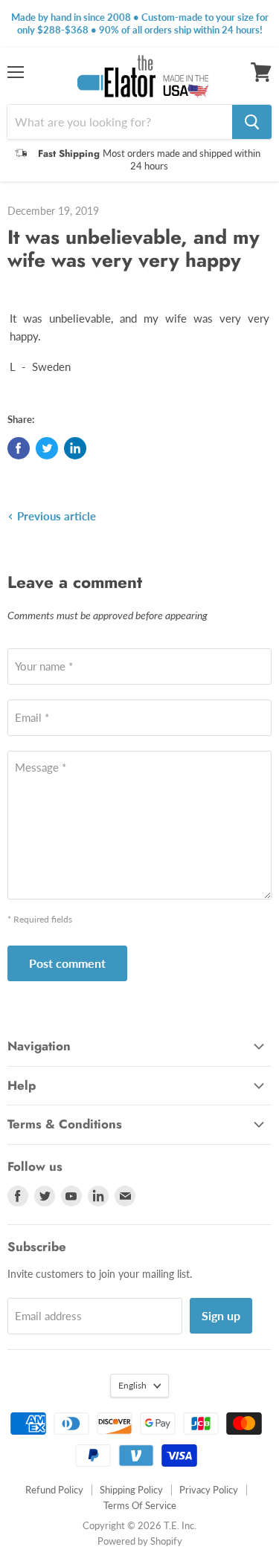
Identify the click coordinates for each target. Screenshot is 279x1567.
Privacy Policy (208, 1490)
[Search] (252, 122)
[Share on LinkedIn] (75, 448)
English (132, 1385)
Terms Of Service (139, 1505)
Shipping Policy (131, 1490)
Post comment (67, 963)
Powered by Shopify (139, 1541)
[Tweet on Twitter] (47, 448)
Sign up (221, 1315)
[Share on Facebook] (18, 448)
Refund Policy (54, 1490)
